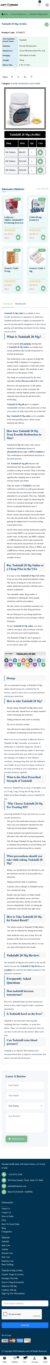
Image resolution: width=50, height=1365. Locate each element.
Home (6, 14)
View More (41, 189)
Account (34, 1362)
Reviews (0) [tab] (20, 304)
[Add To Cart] (18, 237)
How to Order (7, 1216)
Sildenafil (6, 1237)
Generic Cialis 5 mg (37, 269)
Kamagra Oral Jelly (10, 1278)
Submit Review (18, 1139)
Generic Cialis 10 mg (11, 269)
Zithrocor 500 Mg (9, 1286)
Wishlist (15, 1360)
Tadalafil (5, 1241)
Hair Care (6, 1257)
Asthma (5, 1249)
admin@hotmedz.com (17, 1186)
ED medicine (25, 344)
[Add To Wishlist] (47, 24)
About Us (6, 1208)
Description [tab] (8, 304)
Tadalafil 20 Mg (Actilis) (12, 1270)
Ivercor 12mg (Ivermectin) (13, 1282)
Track (45, 1362)
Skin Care (6, 1245)
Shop (5, 1362)
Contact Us (6, 1212)
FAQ (4, 1220)
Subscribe (25, 1325)
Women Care (7, 1253)
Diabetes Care (7, 1261)
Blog (4, 1228)
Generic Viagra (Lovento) (12, 1274)
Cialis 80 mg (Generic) (35, 218)
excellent (8, 970)
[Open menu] (47, 5)
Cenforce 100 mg (9, 1290)
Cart (24, 1360)
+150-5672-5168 (15, 1174)
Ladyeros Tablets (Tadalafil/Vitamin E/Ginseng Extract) (17, 220)
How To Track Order (10, 1224)
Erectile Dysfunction (19, 14)
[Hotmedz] (9, 5)
